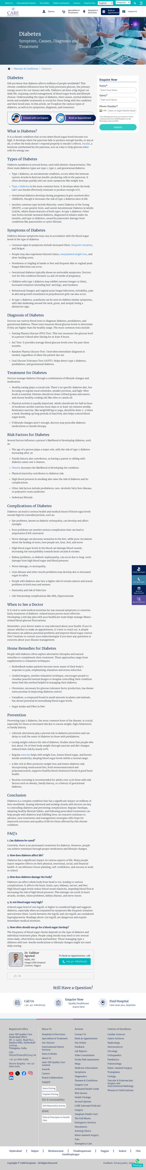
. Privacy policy (120, 1163)
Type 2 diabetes (21, 186)
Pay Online (44, 3)
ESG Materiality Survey (54, 1105)
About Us (9, 3)
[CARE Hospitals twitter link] (18, 1073)
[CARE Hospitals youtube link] (12, 1073)
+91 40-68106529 (76, 961)
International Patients (26, 3)
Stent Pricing (49, 1088)
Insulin (86, 143)
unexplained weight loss (73, 254)
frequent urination (81, 245)
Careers (76, 3)
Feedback (108, 1163)
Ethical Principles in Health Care (56, 1119)
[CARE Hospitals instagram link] (31, 1073)
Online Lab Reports (61, 3)
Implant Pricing (50, 1094)
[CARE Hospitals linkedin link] (12, 1078)
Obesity (16, 467)
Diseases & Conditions (26, 68)
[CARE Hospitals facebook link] (25, 1073)
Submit (118, 127)
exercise (26, 754)
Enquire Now (89, 3)
